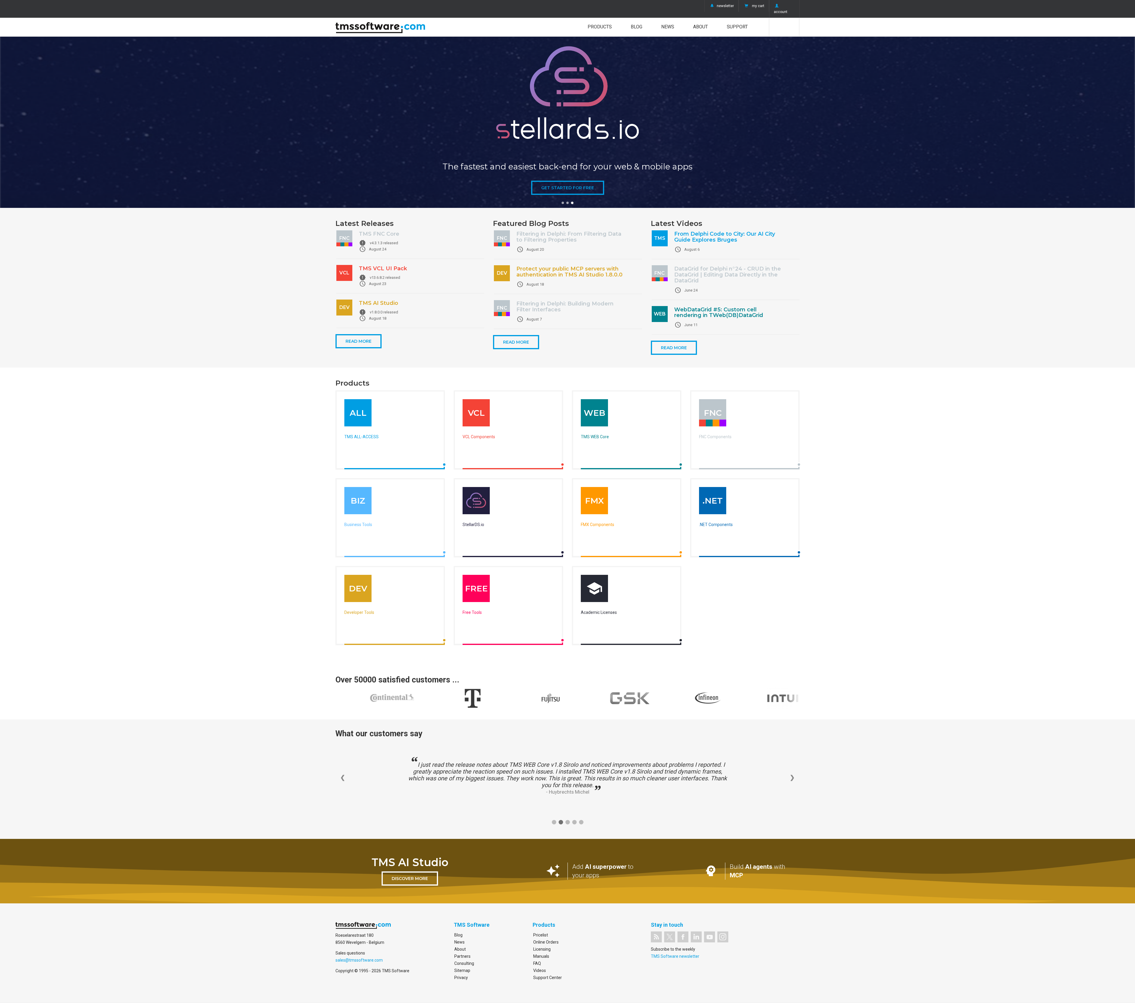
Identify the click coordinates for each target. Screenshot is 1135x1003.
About (700, 27)
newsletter (725, 6)
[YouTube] (709, 936)
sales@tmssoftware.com (359, 960)
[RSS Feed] (656, 936)
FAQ (537, 963)
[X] (669, 936)
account (780, 12)
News (667, 27)
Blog (636, 27)
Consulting (464, 963)
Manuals (541, 956)
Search (784, 27)
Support (737, 27)
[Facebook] (682, 936)
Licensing (542, 949)
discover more (410, 878)
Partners (462, 956)
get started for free (567, 187)
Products (600, 27)
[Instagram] (722, 936)
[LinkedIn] (696, 936)
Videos (539, 970)
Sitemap (462, 970)
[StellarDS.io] (476, 502)
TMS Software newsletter (675, 956)
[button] (563, 203)
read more (359, 341)
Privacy (461, 977)
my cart (758, 6)
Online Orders (546, 942)
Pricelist (540, 935)
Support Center (547, 977)
